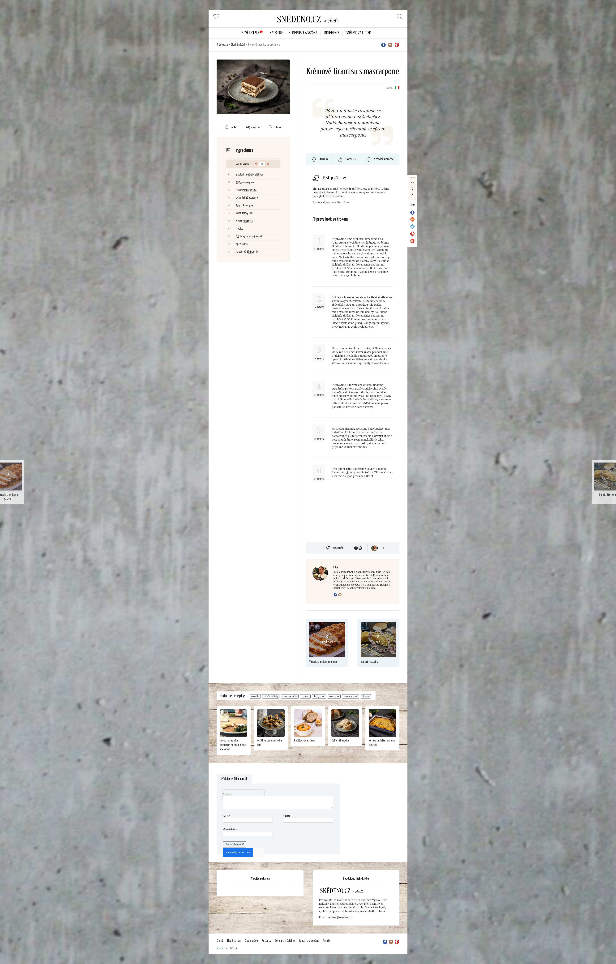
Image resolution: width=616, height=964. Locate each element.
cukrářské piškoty (253, 174)
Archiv (326, 940)
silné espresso (250, 197)
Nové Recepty (250, 33)
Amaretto (248, 221)
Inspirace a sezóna (304, 33)
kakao (251, 251)
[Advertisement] (253, 317)
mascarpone (248, 182)
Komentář (338, 548)
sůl (246, 244)
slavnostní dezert (351, 696)
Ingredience (331, 33)
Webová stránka (230, 829)
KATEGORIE (276, 33)
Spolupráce (251, 940)
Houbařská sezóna (309, 940)
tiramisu (365, 696)
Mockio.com (222, 948)
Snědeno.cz (222, 44)
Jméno (226, 816)
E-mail (287, 816)
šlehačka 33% (250, 190)
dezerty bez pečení (289, 696)
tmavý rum (247, 213)
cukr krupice (247, 205)
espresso (305, 696)
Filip (382, 548)
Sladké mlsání (238, 44)
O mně (220, 940)
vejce (240, 228)
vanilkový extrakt (255, 236)
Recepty (266, 940)
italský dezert (319, 696)
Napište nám (234, 940)
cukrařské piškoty (271, 696)
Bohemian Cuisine (285, 940)
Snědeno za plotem (358, 33)
